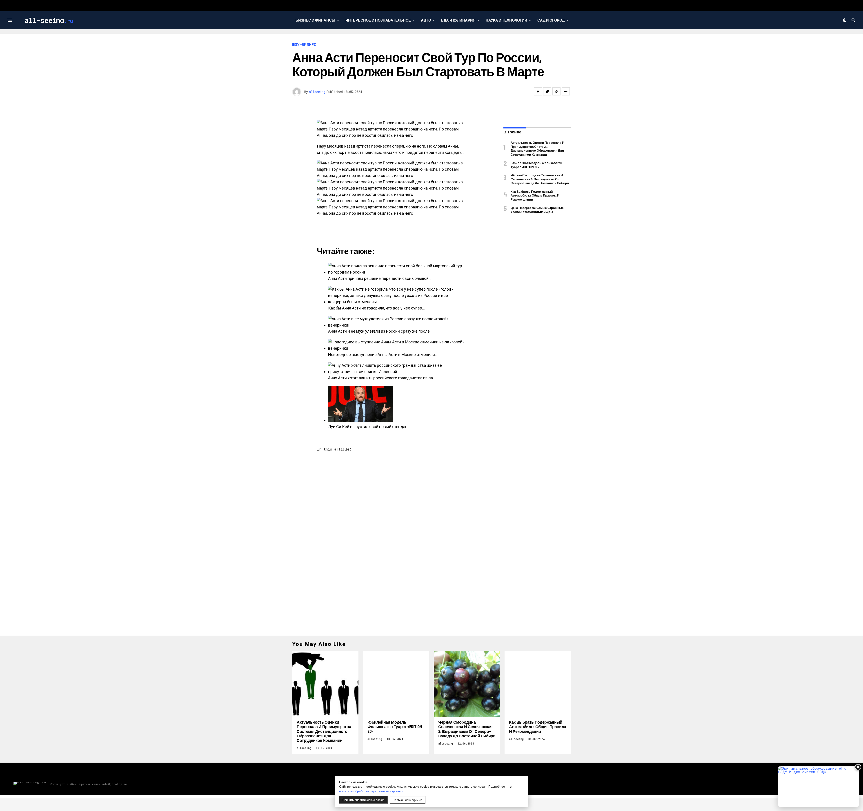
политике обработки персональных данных (371, 791)
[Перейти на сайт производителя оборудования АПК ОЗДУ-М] (818, 787)
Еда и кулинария (458, 20)
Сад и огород (551, 20)
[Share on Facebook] (538, 91)
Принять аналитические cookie (363, 800)
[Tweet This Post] (547, 91)
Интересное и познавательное (378, 20)
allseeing (317, 92)
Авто (426, 20)
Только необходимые (407, 800)
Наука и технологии (506, 20)
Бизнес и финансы (315, 20)
